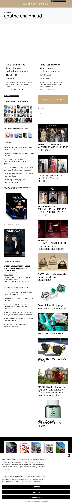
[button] (69, 455)
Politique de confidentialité (41, 501)
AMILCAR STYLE (36, 3)
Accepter (36, 487)
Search (59, 99)
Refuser (36, 492)
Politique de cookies (28, 501)
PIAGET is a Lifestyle (11, 273)
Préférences (36, 497)
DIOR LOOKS (8, 275)
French (8, 95)
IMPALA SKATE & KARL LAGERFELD (17, 282)
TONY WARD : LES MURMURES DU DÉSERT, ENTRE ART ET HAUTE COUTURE (16, 161)
